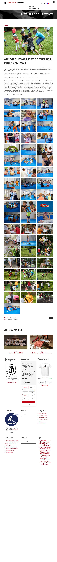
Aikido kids (10, 319)
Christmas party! (9, 452)
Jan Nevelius (47, 463)
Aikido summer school (45, 448)
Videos (40, 421)
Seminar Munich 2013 (16, 353)
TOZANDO (15, 429)
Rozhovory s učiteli (43, 415)
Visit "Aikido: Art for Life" (12, 382)
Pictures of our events (14, 317)
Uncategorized (42, 423)
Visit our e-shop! (45, 385)
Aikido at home (42, 440)
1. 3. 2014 (41, 351)
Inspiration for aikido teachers (45, 459)
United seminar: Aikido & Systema (41, 353)
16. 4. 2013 (16, 351)
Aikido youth (45, 455)
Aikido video (45, 454)
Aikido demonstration (45, 441)
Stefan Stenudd (45, 464)
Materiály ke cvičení (43, 417)
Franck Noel (44, 457)
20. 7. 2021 (6, 25)
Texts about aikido (42, 413)
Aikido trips (45, 452)
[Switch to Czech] (48, 3)
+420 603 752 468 (33, 8)
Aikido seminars (44, 446)
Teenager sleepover (10, 450)
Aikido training (16, 319)
